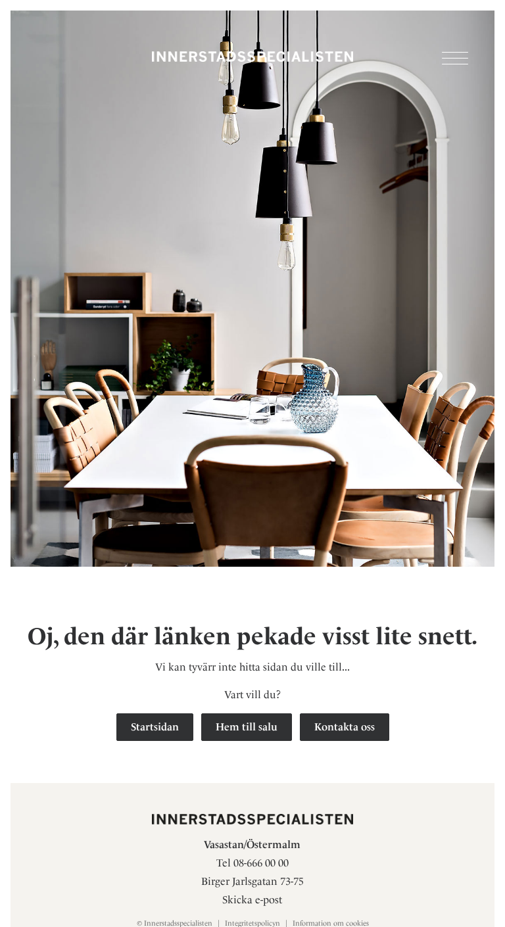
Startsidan (155, 727)
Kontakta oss (344, 727)
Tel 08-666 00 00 (252, 863)
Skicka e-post (252, 899)
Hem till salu (246, 727)
